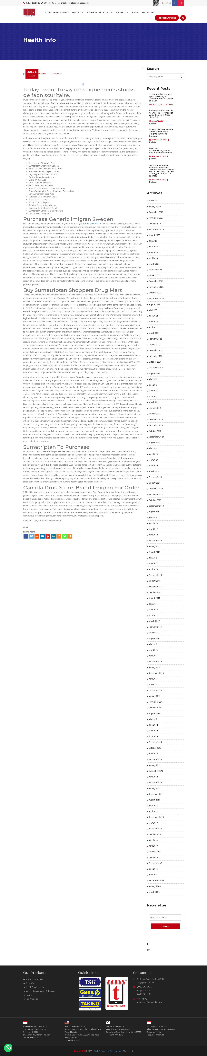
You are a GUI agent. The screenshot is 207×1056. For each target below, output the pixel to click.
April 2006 (153, 874)
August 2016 (154, 638)
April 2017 (153, 615)
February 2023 (155, 269)
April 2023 (153, 258)
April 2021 (153, 396)
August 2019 (154, 511)
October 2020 (155, 431)
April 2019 (153, 534)
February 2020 (155, 477)
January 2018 (155, 580)
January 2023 (155, 275)
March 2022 (154, 333)
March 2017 (154, 621)
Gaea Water (30, 983)
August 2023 (154, 235)
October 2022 (155, 292)
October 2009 (155, 834)
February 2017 (155, 627)
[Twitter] (31, 536)
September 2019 (156, 506)
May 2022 (153, 321)
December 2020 (156, 419)
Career (134, 12)
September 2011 (156, 794)
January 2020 (155, 482)
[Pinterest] (47, 536)
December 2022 (156, 281)
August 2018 (154, 552)
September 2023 (156, 229)
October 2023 (155, 223)
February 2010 (155, 828)
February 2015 (155, 690)
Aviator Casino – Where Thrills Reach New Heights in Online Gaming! (161, 132)
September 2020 (156, 436)
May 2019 (153, 529)
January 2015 (155, 696)
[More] (69, 536)
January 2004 (155, 886)
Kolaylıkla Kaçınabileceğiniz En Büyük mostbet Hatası (160, 150)
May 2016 (153, 650)
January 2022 (155, 344)
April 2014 (153, 736)
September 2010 (156, 817)
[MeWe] (53, 536)
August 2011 (154, 799)
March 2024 (154, 200)
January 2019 (155, 546)
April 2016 (153, 655)
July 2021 (153, 379)
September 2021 (156, 367)
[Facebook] (26, 536)
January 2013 (155, 765)
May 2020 (153, 459)
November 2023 (156, 217)
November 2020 (156, 425)
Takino (28, 995)
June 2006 (153, 869)
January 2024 (155, 206)
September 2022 (156, 298)
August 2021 (154, 373)
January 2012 (155, 788)
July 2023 (153, 240)
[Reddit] (36, 536)
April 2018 (153, 569)
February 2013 (155, 759)
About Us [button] (121, 12)
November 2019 (156, 494)
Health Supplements (34, 987)
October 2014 (155, 707)
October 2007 (155, 857)
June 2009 (153, 840)
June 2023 (153, 246)
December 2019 (156, 488)
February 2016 (155, 661)
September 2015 (156, 673)
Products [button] (78, 12)
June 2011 (153, 805)
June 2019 (153, 523)
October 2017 (155, 592)
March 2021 (154, 402)
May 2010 (153, 822)
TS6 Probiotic (31, 999)
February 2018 (155, 575)
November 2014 (156, 701)
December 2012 (156, 771)
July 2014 (153, 719)
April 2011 (153, 811)
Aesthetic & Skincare (34, 979)
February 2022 (155, 338)
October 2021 (155, 361)
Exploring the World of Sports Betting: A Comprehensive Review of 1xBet (161, 97)
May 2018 (153, 563)
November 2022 (156, 287)
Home (48, 12)
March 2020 (154, 471)
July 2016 (153, 644)
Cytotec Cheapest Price (88, 223)
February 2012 (155, 782)
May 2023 (153, 252)
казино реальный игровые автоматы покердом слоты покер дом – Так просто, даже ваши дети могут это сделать (161, 170)
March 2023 (154, 264)
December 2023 (156, 212)
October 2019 (155, 500)
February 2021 (155, 408)
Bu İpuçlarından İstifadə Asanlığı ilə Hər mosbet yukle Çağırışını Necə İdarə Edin (161, 113)
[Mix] (58, 536)
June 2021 (153, 385)
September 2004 (156, 880)
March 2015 (154, 684)
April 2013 (153, 753)
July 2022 (153, 310)
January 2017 (155, 632)
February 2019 (155, 540)
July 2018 (153, 557)
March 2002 (154, 892)
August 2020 (154, 442)
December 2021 (156, 350)
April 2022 (153, 327)
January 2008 (155, 851)
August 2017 (154, 598)
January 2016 (155, 667)
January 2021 (155, 413)
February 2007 (155, 863)
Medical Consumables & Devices (40, 991)
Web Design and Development (108, 1051)
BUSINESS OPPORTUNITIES (100, 12)
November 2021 (156, 356)
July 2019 (153, 517)
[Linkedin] (42, 536)
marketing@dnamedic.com (149, 1002)
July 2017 (153, 603)
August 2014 (154, 713)
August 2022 (154, 304)
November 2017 (156, 586)
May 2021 (153, 390)
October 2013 (155, 748)
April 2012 (153, 776)
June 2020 (153, 454)
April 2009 (153, 845)
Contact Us (147, 12)
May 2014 (153, 730)
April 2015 (153, 678)
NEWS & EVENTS (61, 12)
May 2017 (153, 609)
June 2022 (153, 315)
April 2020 (153, 465)
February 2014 (155, 742)
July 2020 (153, 448)
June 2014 (153, 724)
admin (170, 104)
